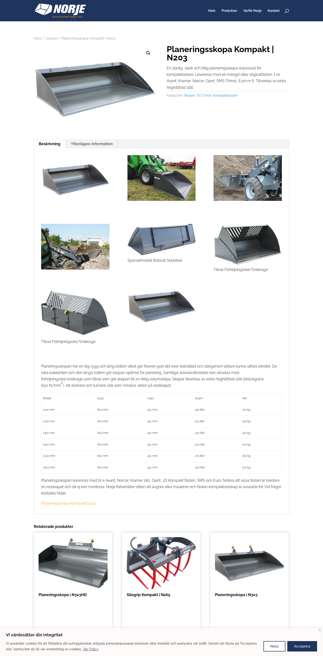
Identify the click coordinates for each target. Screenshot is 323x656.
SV (199, 95)
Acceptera (302, 646)
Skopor (51, 38)
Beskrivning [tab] (49, 144)
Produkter (229, 11)
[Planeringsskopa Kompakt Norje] (75, 180)
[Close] (320, 630)
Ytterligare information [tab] (92, 144)
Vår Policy (91, 649)
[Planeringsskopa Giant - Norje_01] (248, 179)
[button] (148, 53)
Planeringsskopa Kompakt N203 (68, 503)
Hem (211, 11)
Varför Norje (252, 11)
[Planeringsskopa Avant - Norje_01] (161, 179)
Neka (274, 646)
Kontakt (274, 11)
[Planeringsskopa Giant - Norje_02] (75, 247)
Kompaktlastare (225, 95)
